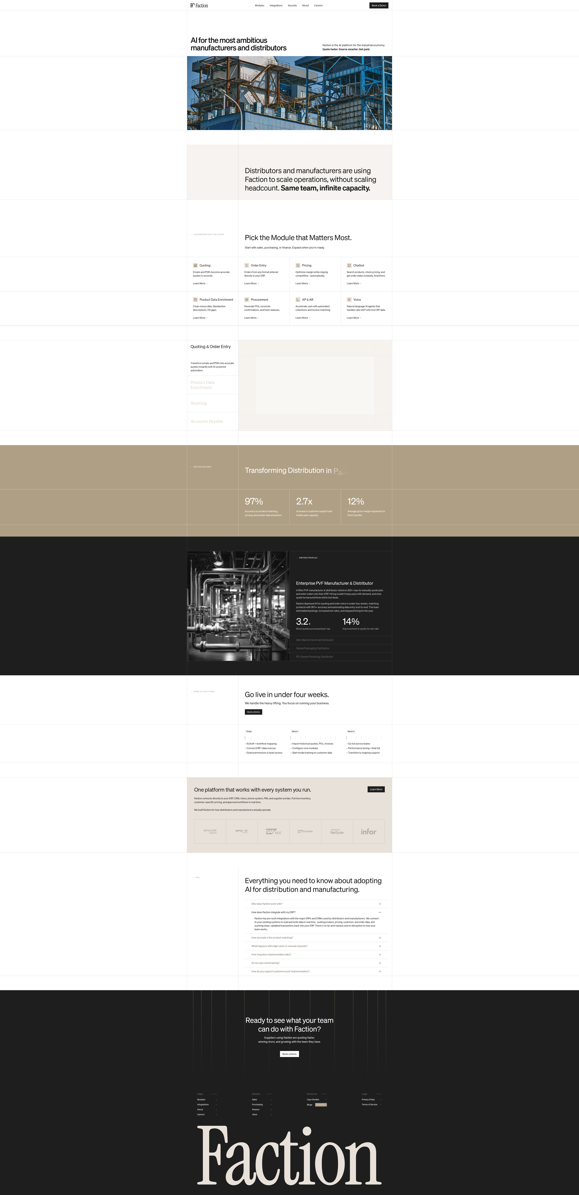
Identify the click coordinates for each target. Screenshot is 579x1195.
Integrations (276, 5)
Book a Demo (379, 5)
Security (292, 5)
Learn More (199, 283)
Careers (318, 5)
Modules (259, 5)
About (305, 5)
